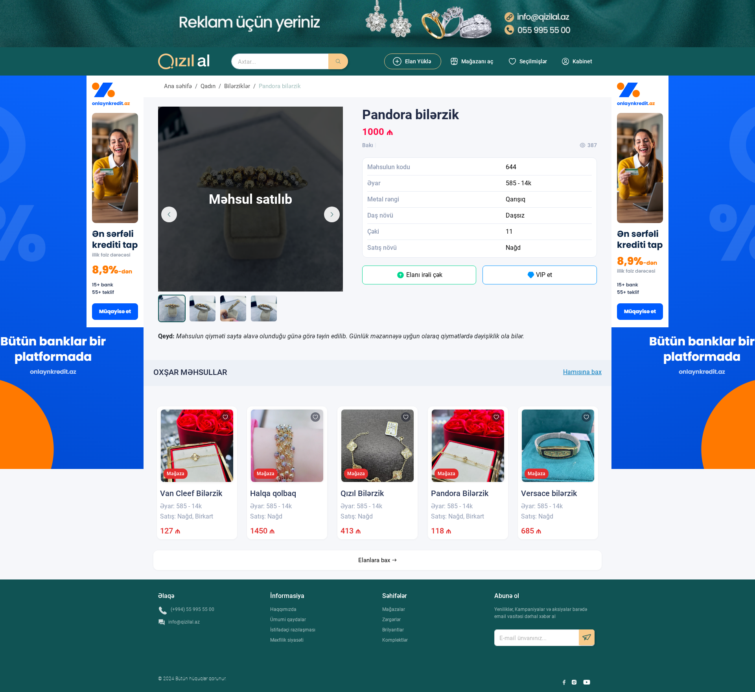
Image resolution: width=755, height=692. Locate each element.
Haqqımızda (283, 609)
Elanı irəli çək (423, 275)
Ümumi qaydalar (288, 619)
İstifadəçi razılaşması (292, 630)
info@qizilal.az (184, 622)
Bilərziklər (237, 86)
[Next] (332, 214)
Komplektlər (395, 640)
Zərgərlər (391, 619)
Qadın (208, 86)
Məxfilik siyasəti (287, 640)
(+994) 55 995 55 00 (192, 609)
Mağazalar (393, 609)
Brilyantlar (393, 630)
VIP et (543, 275)
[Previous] (169, 214)
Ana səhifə (178, 86)
